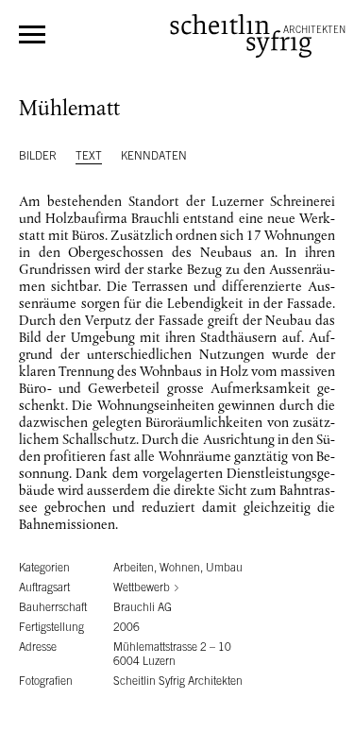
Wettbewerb (141, 587)
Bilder (38, 155)
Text (89, 155)
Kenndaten (154, 155)
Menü (32, 34)
